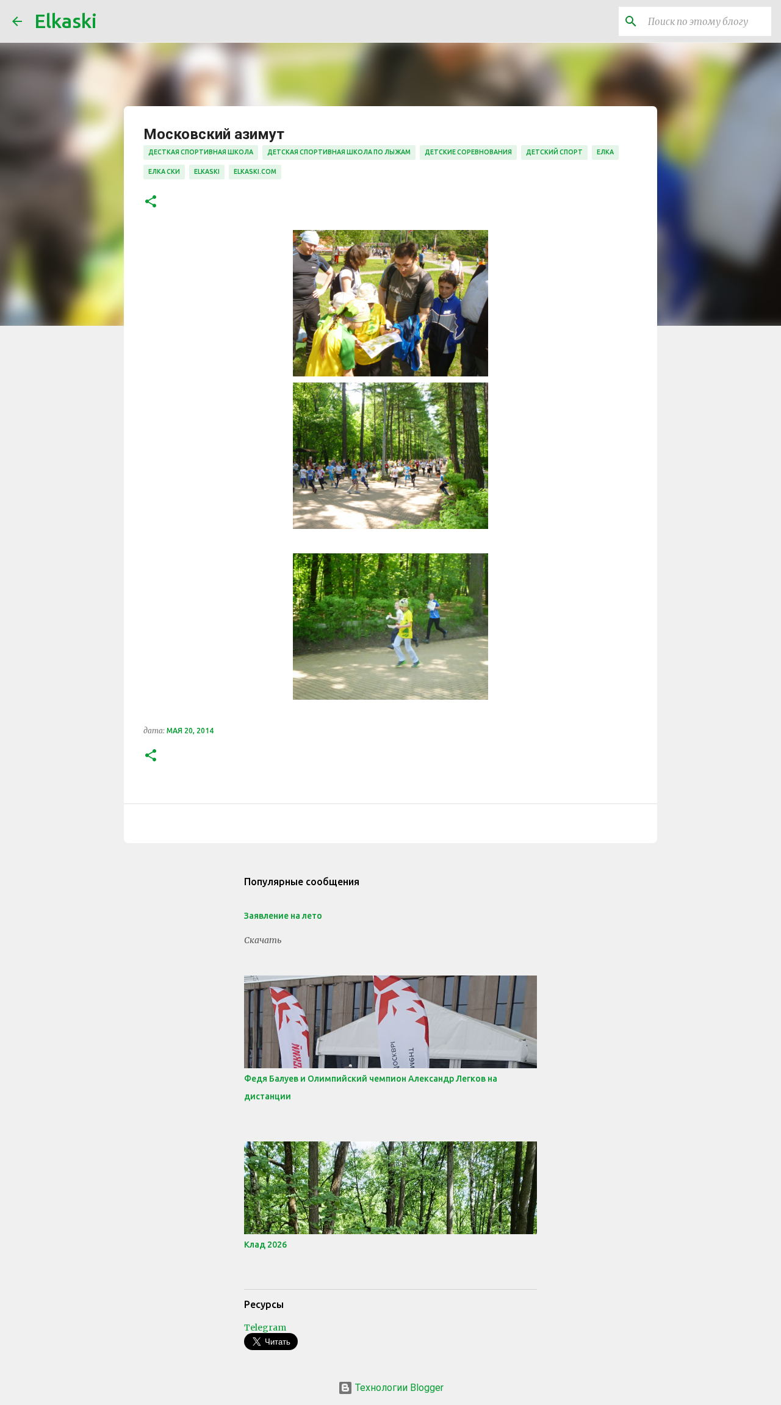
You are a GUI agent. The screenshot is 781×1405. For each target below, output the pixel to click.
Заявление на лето (283, 916)
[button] (150, 202)
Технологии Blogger (398, 1387)
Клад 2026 (265, 1244)
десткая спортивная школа (200, 152)
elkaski (207, 171)
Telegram (265, 1327)
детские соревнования (468, 152)
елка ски (164, 171)
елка (605, 152)
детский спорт (554, 152)
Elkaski (65, 21)
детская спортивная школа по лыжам (339, 152)
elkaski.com (255, 171)
